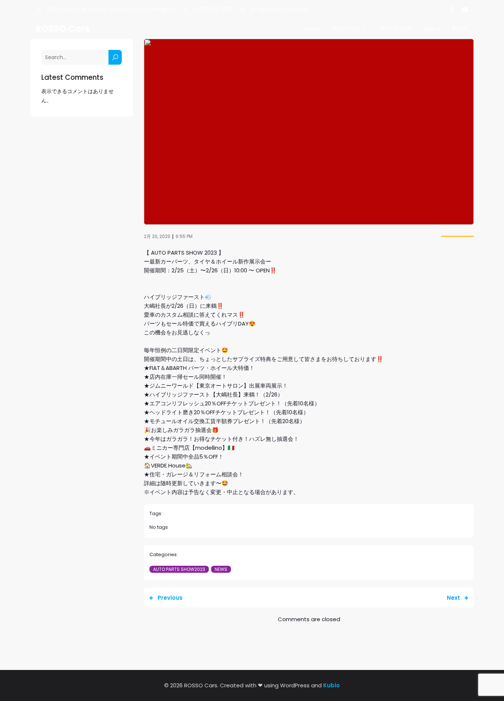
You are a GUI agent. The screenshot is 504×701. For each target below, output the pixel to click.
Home (311, 29)
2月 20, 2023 (157, 236)
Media (432, 29)
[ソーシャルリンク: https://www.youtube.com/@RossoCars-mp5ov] (461, 10)
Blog (460, 29)
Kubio (331, 685)
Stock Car (395, 29)
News (221, 569)
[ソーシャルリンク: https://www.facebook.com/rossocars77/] (448, 10)
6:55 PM (184, 236)
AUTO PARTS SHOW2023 (179, 569)
